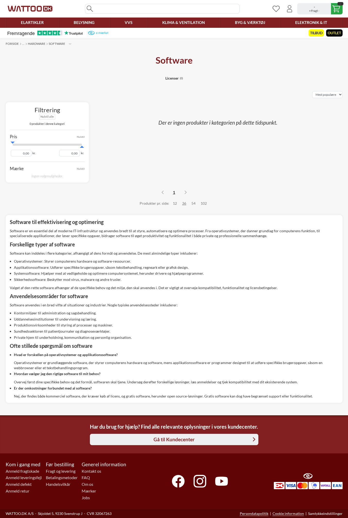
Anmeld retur (17, 491)
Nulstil (81, 136)
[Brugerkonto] (289, 8)
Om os (87, 484)
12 (175, 203)
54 (193, 203)
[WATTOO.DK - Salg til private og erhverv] (30, 8)
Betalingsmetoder (62, 477)
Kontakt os (91, 471)
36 (184, 203)
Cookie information (288, 513)
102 (204, 203)
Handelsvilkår (58, 484)
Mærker (89, 491)
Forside (12, 44)
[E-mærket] (98, 33)
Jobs (86, 497)
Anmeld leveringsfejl (24, 477)
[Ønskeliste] (276, 8)
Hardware (36, 44)
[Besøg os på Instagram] (200, 481)
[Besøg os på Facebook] (178, 481)
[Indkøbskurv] (320, 8)
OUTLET (334, 33)
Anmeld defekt (19, 484)
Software (57, 44)
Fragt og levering (60, 471)
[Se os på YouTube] (221, 481)
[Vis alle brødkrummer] (70, 44)
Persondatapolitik (254, 513)
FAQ (86, 477)
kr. (33, 153)
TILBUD (316, 33)
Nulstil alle (47, 116)
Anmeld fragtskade (22, 471)
